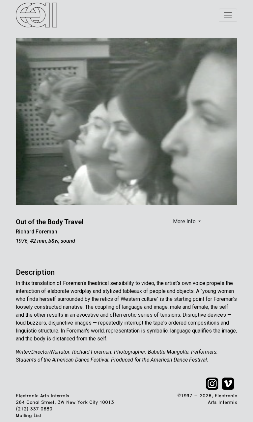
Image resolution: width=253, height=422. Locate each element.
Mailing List (28, 416)
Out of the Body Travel (49, 222)
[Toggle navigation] (228, 15)
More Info (185, 221)
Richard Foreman (36, 232)
